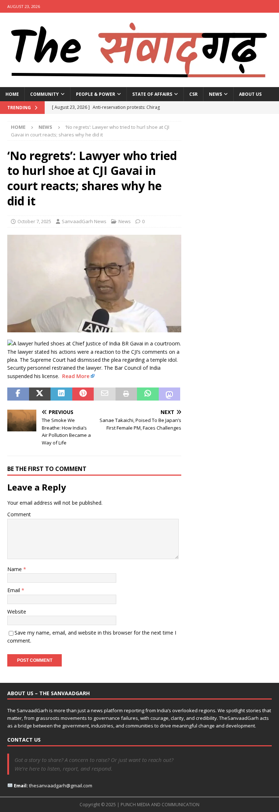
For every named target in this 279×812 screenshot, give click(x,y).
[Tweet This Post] (40, 394)
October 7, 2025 (34, 221)
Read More (75, 376)
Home (12, 94)
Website (16, 611)
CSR (193, 94)
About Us (250, 94)
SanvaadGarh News (84, 221)
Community (44, 94)
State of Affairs (152, 94)
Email (14, 590)
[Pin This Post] (83, 394)
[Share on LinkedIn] (61, 394)
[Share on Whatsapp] (148, 394)
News (215, 94)
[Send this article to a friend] (105, 394)
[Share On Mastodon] (170, 394)
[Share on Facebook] (18, 394)
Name (15, 569)
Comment (19, 514)
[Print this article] (126, 394)
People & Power (95, 94)
